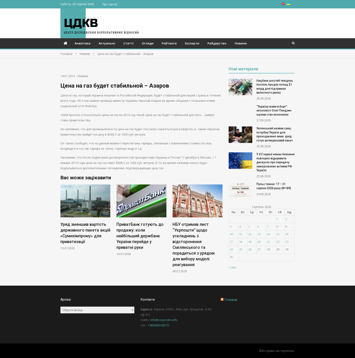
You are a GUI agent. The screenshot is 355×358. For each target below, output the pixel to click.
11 (240, 234)
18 (240, 241)
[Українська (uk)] (288, 4)
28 (268, 249)
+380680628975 (158, 325)
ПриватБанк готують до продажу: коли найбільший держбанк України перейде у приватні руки (140, 236)
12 (249, 234)
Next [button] (219, 230)
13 (259, 234)
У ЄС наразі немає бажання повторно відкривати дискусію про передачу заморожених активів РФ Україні (275, 162)
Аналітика (82, 43)
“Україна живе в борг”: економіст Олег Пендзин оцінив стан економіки (273, 110)
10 (231, 234)
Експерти (192, 43)
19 (249, 241)
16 (287, 234)
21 (268, 241)
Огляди (147, 43)
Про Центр (109, 4)
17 (231, 241)
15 (278, 234)
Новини (241, 43)
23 (287, 241)
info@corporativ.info (164, 320)
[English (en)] (283, 4)
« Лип (232, 267)
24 (231, 249)
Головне (230, 300)
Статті (128, 43)
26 (249, 249)
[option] (85, 217)
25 (240, 249)
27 (259, 249)
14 (268, 234)
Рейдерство (216, 43)
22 (278, 241)
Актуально (107, 43)
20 (259, 241)
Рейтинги (169, 43)
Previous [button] (63, 230)
